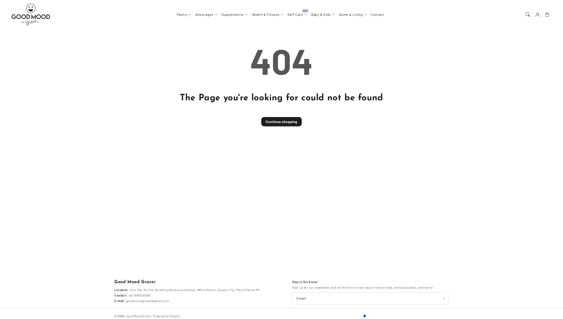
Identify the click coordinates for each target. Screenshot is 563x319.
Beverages (204, 14)
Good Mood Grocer (138, 316)
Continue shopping (281, 121)
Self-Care (295, 14)
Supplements (232, 14)
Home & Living (351, 14)
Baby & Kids (321, 14)
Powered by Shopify (166, 316)
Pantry (182, 14)
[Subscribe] (444, 298)
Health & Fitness (266, 14)
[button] (528, 14)
